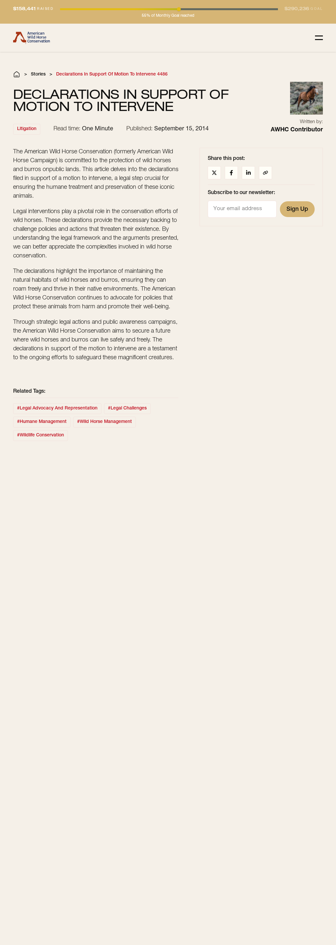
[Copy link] (265, 172)
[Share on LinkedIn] (248, 172)
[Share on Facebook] (231, 172)
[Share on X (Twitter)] (214, 172)
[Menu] (319, 37)
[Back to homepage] (31, 38)
